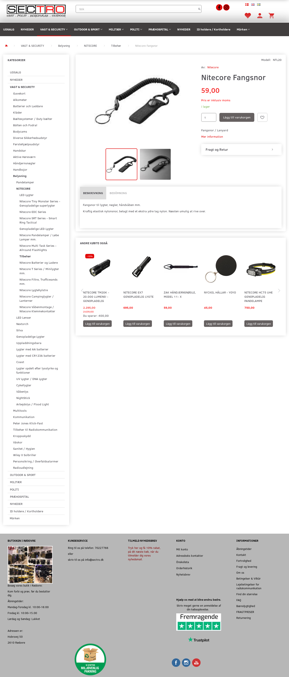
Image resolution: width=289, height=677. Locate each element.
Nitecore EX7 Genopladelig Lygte (138, 294)
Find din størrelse (246, 594)
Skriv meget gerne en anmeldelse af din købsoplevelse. (199, 607)
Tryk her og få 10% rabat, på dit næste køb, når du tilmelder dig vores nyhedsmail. (144, 553)
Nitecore (213, 67)
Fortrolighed (243, 560)
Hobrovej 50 (15, 636)
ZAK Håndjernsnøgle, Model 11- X (180, 294)
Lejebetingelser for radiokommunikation (248, 586)
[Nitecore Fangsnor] (137, 101)
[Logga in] (260, 15)
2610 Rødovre (16, 642)
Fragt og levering (246, 566)
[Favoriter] (247, 15)
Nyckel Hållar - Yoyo (220, 292)
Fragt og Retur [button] (217, 149)
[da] (247, 4)
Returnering (243, 617)
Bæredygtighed (245, 606)
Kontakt (241, 554)
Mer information (212, 136)
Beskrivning (93, 193)
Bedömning (118, 193)
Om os (240, 572)
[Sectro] (36, 10)
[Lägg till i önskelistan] (262, 117)
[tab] (241, 149)
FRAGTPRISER (245, 612)
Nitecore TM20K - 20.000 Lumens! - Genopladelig (96, 296)
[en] (253, 4)
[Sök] (199, 9)
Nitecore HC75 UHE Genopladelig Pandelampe (258, 296)
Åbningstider (244, 549)
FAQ (238, 600)
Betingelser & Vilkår (248, 578)
